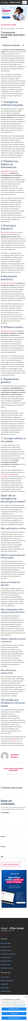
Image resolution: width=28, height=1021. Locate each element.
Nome (3, 836)
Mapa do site (4, 933)
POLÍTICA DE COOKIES (19, 1006)
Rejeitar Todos (14, 1013)
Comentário (5, 812)
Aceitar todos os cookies (14, 1018)
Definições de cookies (14, 1009)
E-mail (3, 846)
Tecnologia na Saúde (8, 25)
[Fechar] (26, 997)
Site (2, 856)
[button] (2, 2)
